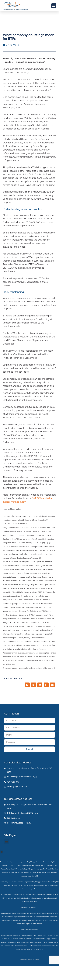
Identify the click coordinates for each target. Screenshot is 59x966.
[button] (53, 5)
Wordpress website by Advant (29, 959)
